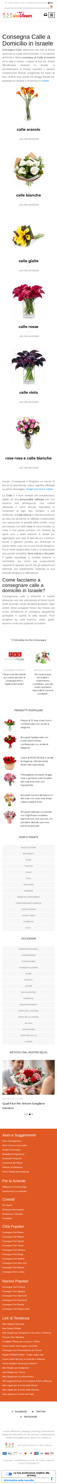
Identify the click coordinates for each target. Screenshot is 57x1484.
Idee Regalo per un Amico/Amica (18, 1376)
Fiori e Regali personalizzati (15, 1171)
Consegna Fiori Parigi (12, 1254)
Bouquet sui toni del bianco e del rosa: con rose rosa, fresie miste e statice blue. (37, 798)
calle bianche (28, 195)
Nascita (28, 980)
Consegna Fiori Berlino (13, 1267)
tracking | (36, 1431)
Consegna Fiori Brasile (13, 1304)
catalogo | (27, 1431)
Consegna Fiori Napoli (13, 1241)
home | (6, 1431)
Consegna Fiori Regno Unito (16, 1309)
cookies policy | (47, 1434)
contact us (46, 1438)
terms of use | (25, 1434)
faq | (15, 1434)
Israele (45, 80)
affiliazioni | (16, 1431)
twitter (40, 1411)
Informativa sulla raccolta (19, 1480)
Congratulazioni (28, 967)
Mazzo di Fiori (28, 847)
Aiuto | (22, 3)
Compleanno (28, 961)
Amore (28, 986)
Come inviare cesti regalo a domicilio (20, 1346)
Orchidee (28, 884)
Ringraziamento (28, 1004)
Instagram (30, 1417)
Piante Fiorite (28, 909)
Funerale (29, 921)
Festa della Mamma (28, 1017)
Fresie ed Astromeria (28, 897)
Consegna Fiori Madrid (13, 1258)
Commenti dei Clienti (12, 1163)
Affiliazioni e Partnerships (14, 1187)
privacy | (36, 1434)
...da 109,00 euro (28, 139)
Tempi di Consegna (11, 1149)
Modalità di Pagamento (13, 1154)
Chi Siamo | (9, 3)
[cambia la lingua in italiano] (51, 3)
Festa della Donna (28, 1011)
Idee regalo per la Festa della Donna (20, 1385)
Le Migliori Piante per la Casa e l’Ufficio (21, 1341)
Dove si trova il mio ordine (14, 1145)
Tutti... (28, 928)
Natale (28, 1023)
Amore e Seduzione (12, 1099)
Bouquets (28, 853)
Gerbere (28, 891)
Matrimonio (28, 1029)
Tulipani (28, 866)
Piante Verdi (28, 915)
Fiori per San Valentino (13, 1337)
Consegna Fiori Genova (13, 1250)
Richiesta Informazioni (13, 1209)
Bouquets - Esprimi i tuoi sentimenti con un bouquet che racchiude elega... (28, 438)
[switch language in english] (49, 3)
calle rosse (28, 326)
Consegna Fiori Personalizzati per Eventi (21, 1350)
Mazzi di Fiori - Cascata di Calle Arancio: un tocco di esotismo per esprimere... (27, 110)
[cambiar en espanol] (51, 6)
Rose (28, 860)
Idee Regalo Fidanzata (13, 1324)
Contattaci (7, 1218)
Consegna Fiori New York (14, 1263)
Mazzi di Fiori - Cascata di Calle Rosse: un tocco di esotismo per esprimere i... (25, 307)
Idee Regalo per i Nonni (13, 1372)
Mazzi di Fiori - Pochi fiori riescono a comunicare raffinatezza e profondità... (28, 175)
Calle (29, 872)
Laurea (28, 1041)
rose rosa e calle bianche (28, 458)
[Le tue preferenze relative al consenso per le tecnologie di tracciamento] (52, 1479)
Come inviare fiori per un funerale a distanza (23, 1359)
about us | (36, 1438)
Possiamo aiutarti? (14, 670)
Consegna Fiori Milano (13, 1237)
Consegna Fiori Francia (13, 1287)
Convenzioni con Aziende (14, 1191)
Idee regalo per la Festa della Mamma (20, 1389)
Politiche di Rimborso (12, 1167)
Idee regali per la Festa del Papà (18, 1394)
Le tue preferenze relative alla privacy (31, 1474)
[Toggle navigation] (51, 15)
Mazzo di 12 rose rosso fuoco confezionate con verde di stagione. (36, 724)
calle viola (28, 392)
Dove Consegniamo (11, 1141)
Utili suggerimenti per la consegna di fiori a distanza (27, 1381)
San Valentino (28, 992)
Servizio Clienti (43, 670)
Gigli (28, 878)
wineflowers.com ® (24, 1460)
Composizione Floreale (28, 903)
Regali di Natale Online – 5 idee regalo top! (23, 1354)
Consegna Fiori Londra (13, 1272)
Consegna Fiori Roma (12, 1232)
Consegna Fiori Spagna (13, 1291)
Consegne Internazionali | (37, 3)
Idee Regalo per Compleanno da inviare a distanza (26, 1333)
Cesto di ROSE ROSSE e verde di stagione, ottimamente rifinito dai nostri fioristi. (37, 761)
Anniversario (28, 955)
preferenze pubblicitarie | (18, 1438)
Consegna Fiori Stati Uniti (14, 1295)
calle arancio (28, 129)
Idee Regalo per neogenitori (15, 1368)
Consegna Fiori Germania (14, 1300)
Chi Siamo (7, 1205)
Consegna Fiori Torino (13, 1245)
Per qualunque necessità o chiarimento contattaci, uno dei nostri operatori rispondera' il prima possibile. (42, 684)
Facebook (21, 1411)
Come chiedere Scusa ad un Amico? (19, 1363)
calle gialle (29, 261)
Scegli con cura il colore (39, 489)
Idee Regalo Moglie (11, 1328)
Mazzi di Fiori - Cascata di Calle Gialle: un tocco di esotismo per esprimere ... (26, 241)
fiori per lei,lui (28, 1035)
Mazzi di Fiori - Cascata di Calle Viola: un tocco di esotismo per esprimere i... (25, 373)
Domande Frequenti (12, 1158)
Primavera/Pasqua (29, 949)
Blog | (17, 3)
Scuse (29, 973)
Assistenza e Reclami (12, 1214)
